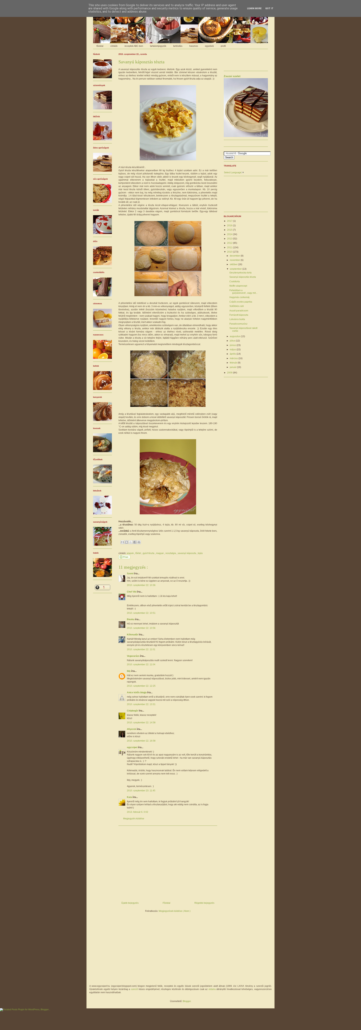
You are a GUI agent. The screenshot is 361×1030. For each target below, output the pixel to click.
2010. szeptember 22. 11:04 (141, 664)
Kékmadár (133, 634)
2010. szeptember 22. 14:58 (141, 722)
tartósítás (177, 46)
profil (223, 46)
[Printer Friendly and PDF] (124, 558)
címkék (114, 46)
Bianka (131, 619)
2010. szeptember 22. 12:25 (141, 686)
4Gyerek (132, 729)
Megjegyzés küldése (133, 818)
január (233, 367)
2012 (230, 243)
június (233, 345)
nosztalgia (171, 553)
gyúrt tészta (149, 553)
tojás (200, 553)
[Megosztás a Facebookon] (135, 542)
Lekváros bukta (237, 319)
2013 (230, 238)
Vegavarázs (133, 656)
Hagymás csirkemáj (239, 297)
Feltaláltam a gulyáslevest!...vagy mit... (243, 291)
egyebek (209, 46)
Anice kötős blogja (137, 692)
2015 (230, 230)
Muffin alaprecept (238, 286)
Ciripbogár (133, 710)
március (234, 358)
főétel (138, 553)
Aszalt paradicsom (238, 310)
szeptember (236, 269)
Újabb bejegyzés (130, 903)
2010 (230, 251)
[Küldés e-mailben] (122, 542)
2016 (230, 225)
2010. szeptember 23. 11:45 (141, 790)
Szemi (130, 573)
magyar (160, 553)
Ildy (129, 671)
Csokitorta (234, 281)
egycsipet (132, 747)
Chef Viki (132, 591)
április (233, 354)
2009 (230, 372)
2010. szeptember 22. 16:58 (141, 740)
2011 (230, 247)
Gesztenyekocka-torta (240, 272)
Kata (130, 797)
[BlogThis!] (126, 542)
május (233, 349)
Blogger (187, 1001)
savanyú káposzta (187, 553)
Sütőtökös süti (236, 306)
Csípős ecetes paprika (240, 301)
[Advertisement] (167, 862)
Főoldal (166, 903)
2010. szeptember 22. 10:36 (141, 585)
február (234, 362)
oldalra (212, 989)
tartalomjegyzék (158, 46)
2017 (230, 221)
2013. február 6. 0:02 (137, 812)
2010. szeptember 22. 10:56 (141, 628)
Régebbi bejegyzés (204, 903)
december (235, 255)
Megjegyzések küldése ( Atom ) (174, 911)
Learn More (254, 8)
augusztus (235, 336)
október (234, 264)
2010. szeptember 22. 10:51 (141, 613)
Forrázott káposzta (238, 315)
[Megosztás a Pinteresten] (139, 542)
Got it (269, 8)
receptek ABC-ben (133, 46)
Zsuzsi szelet (232, 76)
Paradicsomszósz (238, 323)
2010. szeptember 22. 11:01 (141, 649)
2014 (230, 234)
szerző (134, 989)
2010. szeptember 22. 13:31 (141, 704)
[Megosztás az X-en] (131, 542)
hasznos (193, 46)
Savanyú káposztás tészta (242, 277)
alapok (130, 553)
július (233, 340)
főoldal (99, 46)
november (235, 260)
